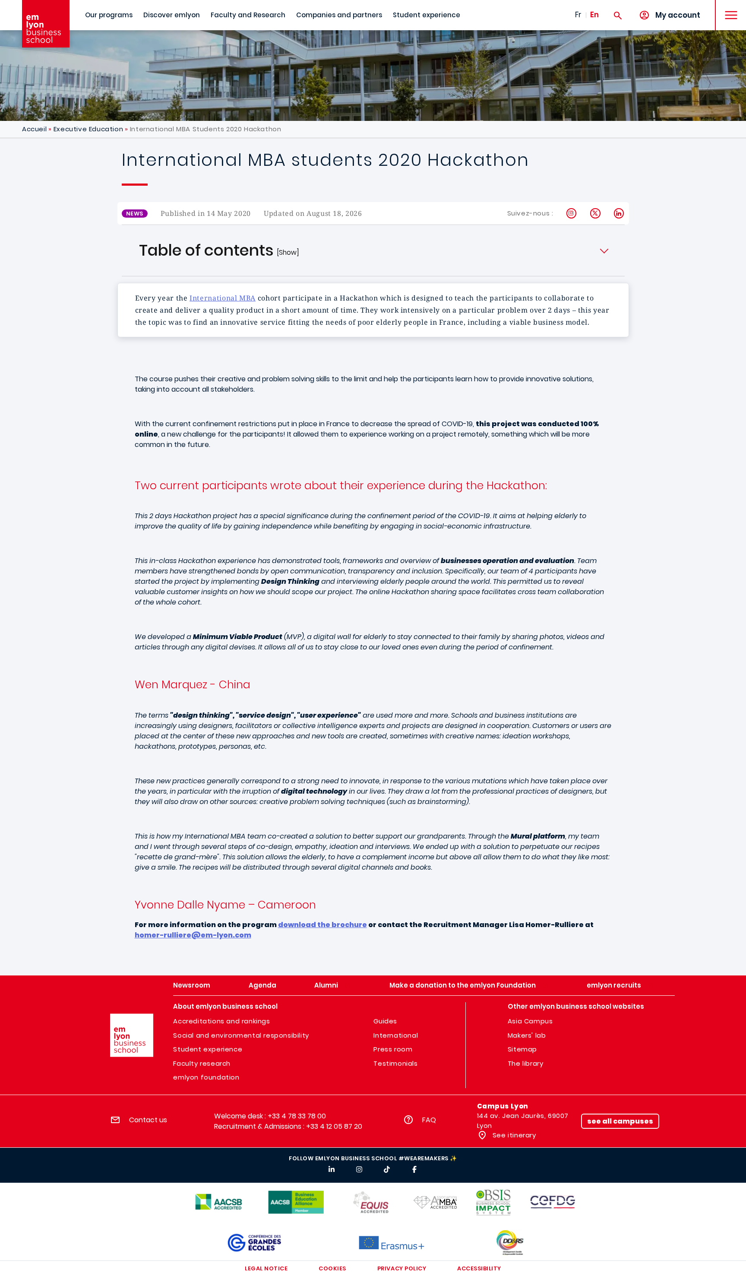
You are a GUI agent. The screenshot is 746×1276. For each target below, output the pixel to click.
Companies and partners (339, 14)
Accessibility (479, 1268)
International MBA (223, 298)
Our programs (109, 14)
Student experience (426, 14)
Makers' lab (527, 1035)
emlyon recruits (614, 985)
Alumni (326, 985)
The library (526, 1063)
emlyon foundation (206, 1077)
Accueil (34, 128)
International (395, 1035)
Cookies (332, 1268)
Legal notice (266, 1268)
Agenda (262, 985)
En (594, 14)
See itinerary (513, 1135)
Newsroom (191, 985)
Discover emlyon (171, 14)
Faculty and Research (248, 14)
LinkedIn (619, 213)
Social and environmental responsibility (241, 1035)
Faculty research (202, 1063)
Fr (578, 14)
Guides (385, 1021)
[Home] (46, 23)
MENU (728, 8)
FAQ (429, 1120)
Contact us (148, 1120)
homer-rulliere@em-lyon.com (193, 935)
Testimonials (395, 1063)
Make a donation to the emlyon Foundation (462, 985)
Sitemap (522, 1049)
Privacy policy (401, 1268)
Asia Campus (530, 1021)
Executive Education (88, 128)
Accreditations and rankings (221, 1021)
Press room (392, 1049)
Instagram (571, 213)
